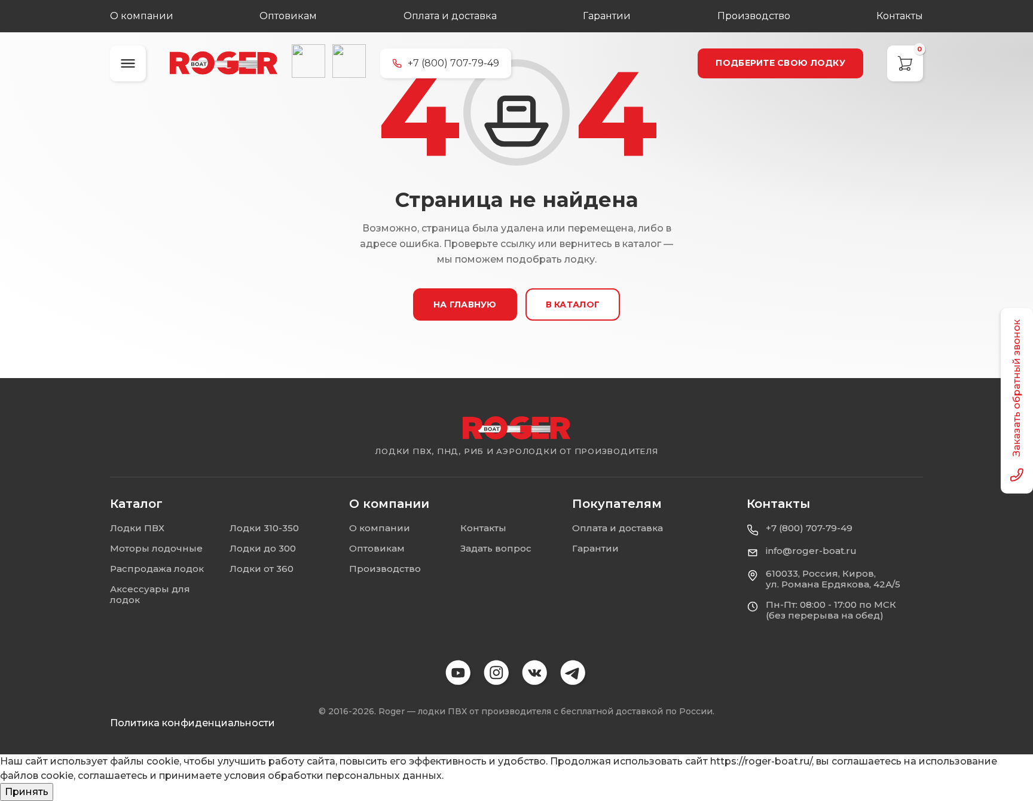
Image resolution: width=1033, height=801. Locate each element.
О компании (141, 16)
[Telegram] (349, 61)
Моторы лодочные (156, 548)
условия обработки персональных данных (333, 775)
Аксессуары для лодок (150, 594)
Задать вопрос (495, 548)
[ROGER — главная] (223, 63)
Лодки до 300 (263, 548)
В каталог (573, 304)
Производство (753, 16)
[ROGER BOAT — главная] (516, 428)
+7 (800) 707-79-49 (809, 528)
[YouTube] (459, 673)
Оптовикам (288, 16)
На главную (465, 304)
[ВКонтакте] (308, 61)
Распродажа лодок (157, 568)
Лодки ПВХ (137, 528)
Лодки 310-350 (264, 528)
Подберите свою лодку (780, 62)
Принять (26, 791)
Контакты (899, 16)
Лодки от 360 (262, 568)
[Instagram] (497, 673)
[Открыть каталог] (128, 63)
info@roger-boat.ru (811, 551)
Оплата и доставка (450, 16)
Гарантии (607, 16)
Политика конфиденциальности (192, 723)
